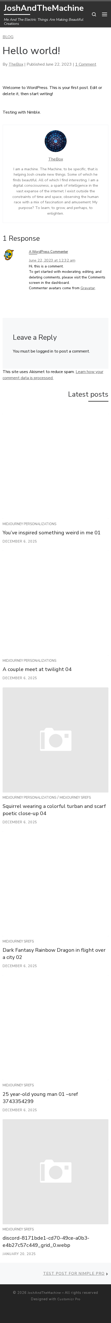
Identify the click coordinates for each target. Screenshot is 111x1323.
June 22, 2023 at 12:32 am (52, 260)
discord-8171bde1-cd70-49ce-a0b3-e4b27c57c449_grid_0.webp (46, 1242)
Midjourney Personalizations (29, 524)
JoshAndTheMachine (44, 1293)
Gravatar (88, 288)
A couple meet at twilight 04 (37, 669)
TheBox (16, 64)
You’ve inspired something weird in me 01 (52, 532)
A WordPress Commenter (48, 251)
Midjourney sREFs (75, 797)
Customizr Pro (68, 1299)
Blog (8, 37)
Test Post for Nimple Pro (74, 1273)
